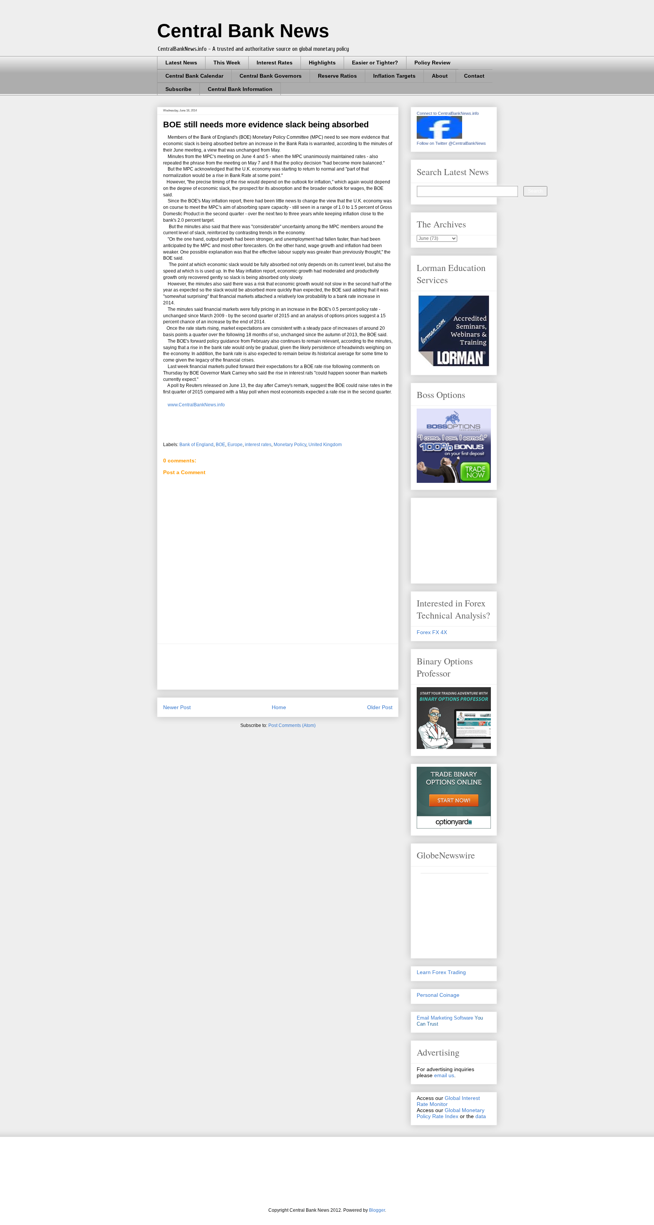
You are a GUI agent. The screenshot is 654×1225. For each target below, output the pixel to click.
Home (279, 707)
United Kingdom (325, 444)
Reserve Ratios (337, 76)
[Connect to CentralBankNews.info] (439, 137)
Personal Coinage (438, 995)
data (480, 1116)
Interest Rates (275, 63)
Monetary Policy (290, 444)
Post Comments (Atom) (292, 725)
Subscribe (178, 89)
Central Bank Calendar (194, 76)
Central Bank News (243, 30)
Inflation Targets (394, 76)
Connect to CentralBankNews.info (448, 113)
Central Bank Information (240, 89)
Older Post (379, 707)
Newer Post (177, 707)
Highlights (322, 63)
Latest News (181, 63)
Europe (235, 444)
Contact (474, 76)
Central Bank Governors (271, 76)
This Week (226, 63)
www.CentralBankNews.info (196, 404)
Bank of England (196, 444)
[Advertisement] (301, 667)
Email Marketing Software (445, 1018)
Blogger (377, 1210)
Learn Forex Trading (441, 972)
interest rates (258, 444)
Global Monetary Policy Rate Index (450, 1113)
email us (444, 1075)
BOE (220, 444)
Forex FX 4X (432, 632)
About (440, 76)
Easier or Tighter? (375, 63)
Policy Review (432, 63)
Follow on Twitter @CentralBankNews (451, 143)
